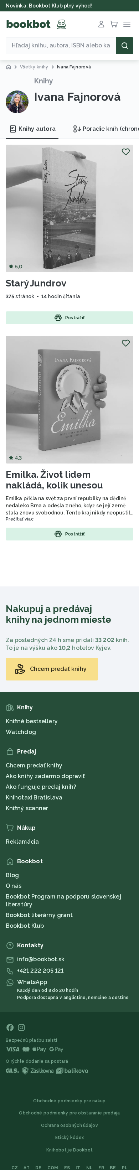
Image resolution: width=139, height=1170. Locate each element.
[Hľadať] (124, 45)
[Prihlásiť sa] (101, 24)
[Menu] (126, 24)
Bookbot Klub (25, 925)
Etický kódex (69, 1137)
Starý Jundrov (36, 283)
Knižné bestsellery (32, 721)
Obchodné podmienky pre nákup (69, 1100)
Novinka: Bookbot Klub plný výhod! (49, 6)
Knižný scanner (27, 808)
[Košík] (114, 24)
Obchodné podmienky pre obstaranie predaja (69, 1113)
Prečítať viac (20, 519)
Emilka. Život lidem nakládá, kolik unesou (54, 480)
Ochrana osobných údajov (69, 1125)
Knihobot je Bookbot (69, 1150)
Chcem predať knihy (34, 765)
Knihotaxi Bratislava (34, 797)
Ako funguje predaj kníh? (41, 786)
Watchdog (21, 732)
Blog (12, 875)
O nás (14, 885)
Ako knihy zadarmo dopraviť (45, 776)
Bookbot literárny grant (39, 915)
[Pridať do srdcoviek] (125, 151)
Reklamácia (22, 841)
